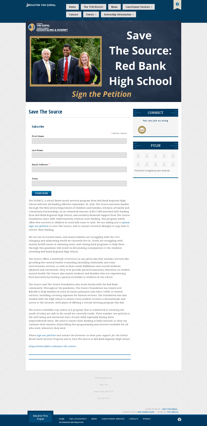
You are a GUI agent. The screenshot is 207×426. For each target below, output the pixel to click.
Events (90, 14)
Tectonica (172, 412)
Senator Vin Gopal (40, 417)
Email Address (41, 164)
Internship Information (118, 14)
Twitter (166, 409)
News (114, 7)
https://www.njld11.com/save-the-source (52, 346)
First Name (38, 136)
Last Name (37, 150)
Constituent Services (138, 7)
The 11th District (93, 7)
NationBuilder (146, 412)
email (175, 409)
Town (35, 178)
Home (72, 7)
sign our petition (46, 335)
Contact (73, 14)
